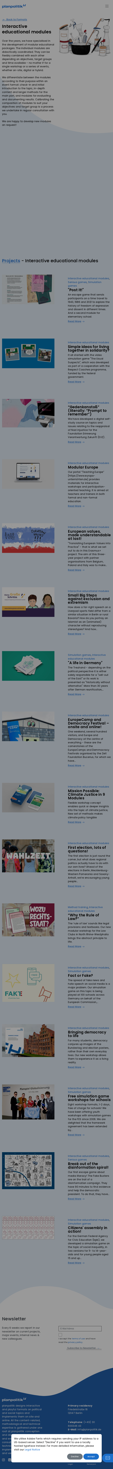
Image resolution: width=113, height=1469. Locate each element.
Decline (75, 1456)
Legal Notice (32, 1449)
